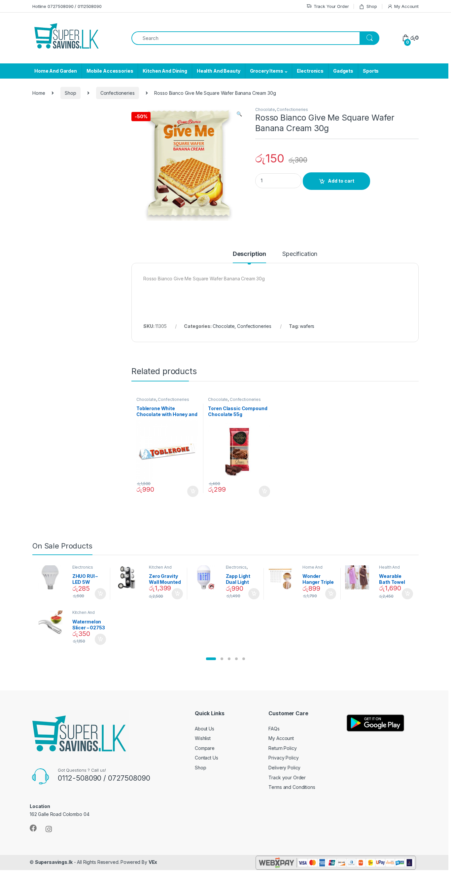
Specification (299, 254)
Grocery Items (266, 71)
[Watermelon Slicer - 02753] (52, 623)
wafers (307, 326)
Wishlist (203, 738)
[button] (211, 658)
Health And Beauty (218, 71)
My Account (406, 6)
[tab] (249, 257)
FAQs (273, 728)
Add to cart (341, 181)
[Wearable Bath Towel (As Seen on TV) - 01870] (359, 577)
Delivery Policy (284, 767)
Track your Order (287, 777)
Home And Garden (55, 71)
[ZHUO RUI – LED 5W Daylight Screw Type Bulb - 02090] (52, 577)
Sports (371, 71)
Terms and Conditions (291, 787)
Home (38, 93)
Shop (371, 6)
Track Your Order (331, 6)
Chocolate (265, 109)
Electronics (310, 71)
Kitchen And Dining (165, 71)
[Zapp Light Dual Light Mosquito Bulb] (206, 577)
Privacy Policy (283, 757)
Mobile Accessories (110, 71)
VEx (153, 862)
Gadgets (343, 71)
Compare (205, 748)
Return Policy (282, 748)
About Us (204, 728)
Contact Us (206, 757)
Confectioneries (117, 93)
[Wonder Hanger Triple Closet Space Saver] (282, 577)
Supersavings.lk (54, 862)
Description (249, 254)
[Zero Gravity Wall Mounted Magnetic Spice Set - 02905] (129, 577)
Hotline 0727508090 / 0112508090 (67, 6)
